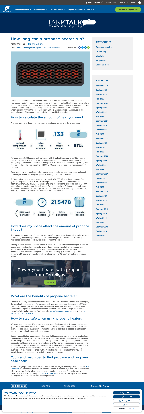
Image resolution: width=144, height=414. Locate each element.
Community (101, 51)
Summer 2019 (102, 209)
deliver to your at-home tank (61, 310)
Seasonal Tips (102, 65)
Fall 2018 (100, 222)
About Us (90, 10)
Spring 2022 (101, 160)
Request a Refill (111, 2)
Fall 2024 (100, 116)
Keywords (139, 2)
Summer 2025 (102, 103)
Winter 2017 (101, 235)
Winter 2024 (101, 112)
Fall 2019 (100, 205)
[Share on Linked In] (85, 47)
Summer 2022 (102, 156)
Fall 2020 (100, 187)
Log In (133, 2)
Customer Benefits (56, 10)
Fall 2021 (100, 169)
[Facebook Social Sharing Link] (79, 47)
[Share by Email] (88, 47)
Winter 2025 (101, 94)
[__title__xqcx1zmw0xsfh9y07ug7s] (7, 9)
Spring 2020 (101, 196)
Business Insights (104, 47)
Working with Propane (32, 47)
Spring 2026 (101, 90)
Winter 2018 (101, 218)
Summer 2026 (102, 85)
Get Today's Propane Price (128, 10)
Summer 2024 (102, 121)
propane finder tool (49, 373)
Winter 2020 (101, 182)
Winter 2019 (101, 200)
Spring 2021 (101, 178)
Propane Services (22, 10)
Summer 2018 (102, 227)
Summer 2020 (102, 191)
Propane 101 (36, 44)
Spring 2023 (101, 143)
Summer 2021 (102, 174)
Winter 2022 (101, 147)
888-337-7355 (95, 2)
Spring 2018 (101, 231)
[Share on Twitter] (82, 47)
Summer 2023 (102, 138)
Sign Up (50, 282)
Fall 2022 (100, 152)
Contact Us (124, 2)
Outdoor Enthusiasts (51, 47)
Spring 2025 (101, 107)
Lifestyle (100, 56)
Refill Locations (39, 10)
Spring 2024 (101, 125)
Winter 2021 (101, 165)
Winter (19, 47)
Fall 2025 (100, 99)
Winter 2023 (101, 130)
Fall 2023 (100, 134)
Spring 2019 (101, 213)
